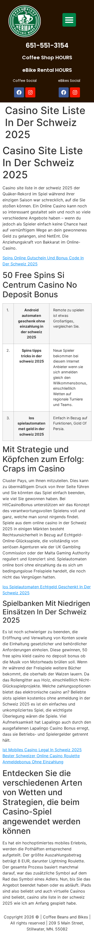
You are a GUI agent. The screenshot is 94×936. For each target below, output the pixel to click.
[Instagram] (30, 92)
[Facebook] (19, 92)
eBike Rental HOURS (47, 70)
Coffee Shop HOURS (47, 57)
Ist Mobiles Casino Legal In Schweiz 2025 (42, 749)
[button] (69, 20)
